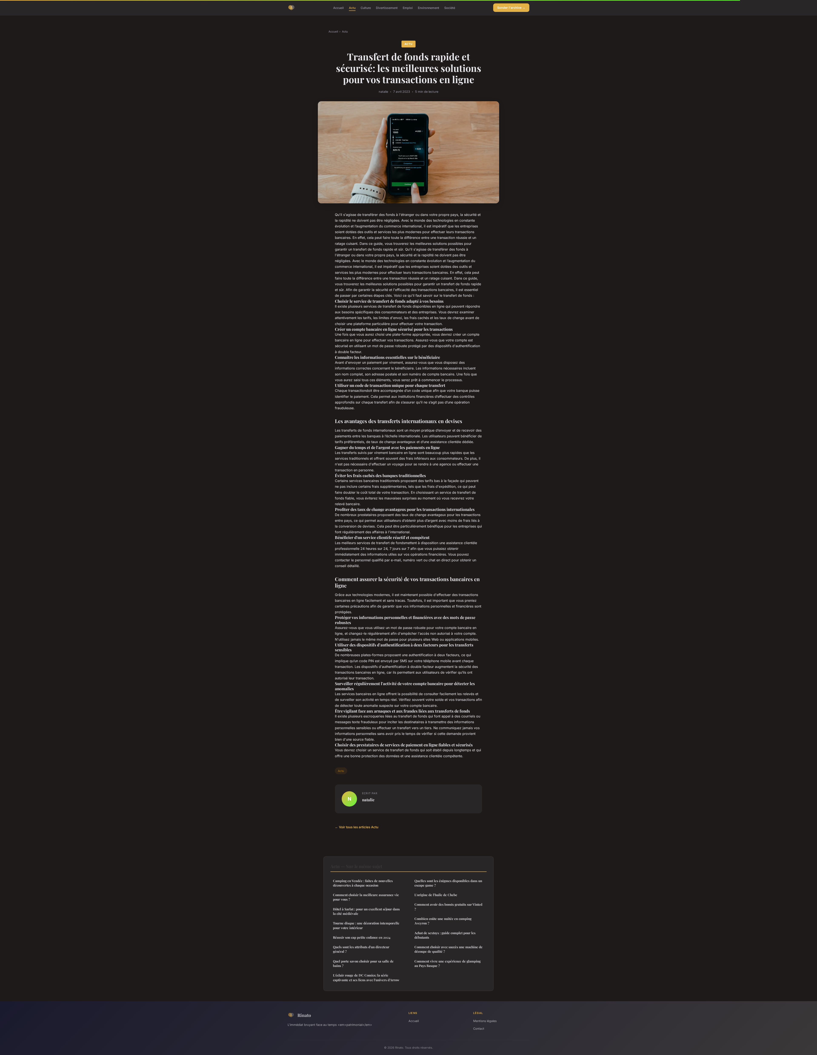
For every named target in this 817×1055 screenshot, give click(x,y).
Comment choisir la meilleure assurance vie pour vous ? (366, 897)
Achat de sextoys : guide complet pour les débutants (445, 935)
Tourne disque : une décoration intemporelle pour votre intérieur (366, 925)
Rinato (304, 1015)
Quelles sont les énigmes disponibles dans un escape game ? (448, 883)
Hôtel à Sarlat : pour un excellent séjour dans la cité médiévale (366, 911)
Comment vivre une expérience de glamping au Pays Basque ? (447, 963)
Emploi (408, 7)
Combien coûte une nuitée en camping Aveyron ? (442, 921)
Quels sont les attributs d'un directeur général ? (361, 949)
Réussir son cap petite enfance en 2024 (361, 937)
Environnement (428, 7)
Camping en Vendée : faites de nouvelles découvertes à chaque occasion (363, 883)
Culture (366, 7)
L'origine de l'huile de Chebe (435, 895)
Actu (352, 7)
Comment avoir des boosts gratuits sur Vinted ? (448, 906)
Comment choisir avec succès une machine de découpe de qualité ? (448, 949)
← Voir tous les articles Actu (356, 827)
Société (449, 7)
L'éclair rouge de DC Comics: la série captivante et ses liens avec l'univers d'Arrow (366, 977)
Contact (478, 1028)
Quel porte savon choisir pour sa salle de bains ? (363, 963)
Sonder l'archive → (511, 7)
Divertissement (387, 7)
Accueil (338, 7)
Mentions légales (485, 1021)
